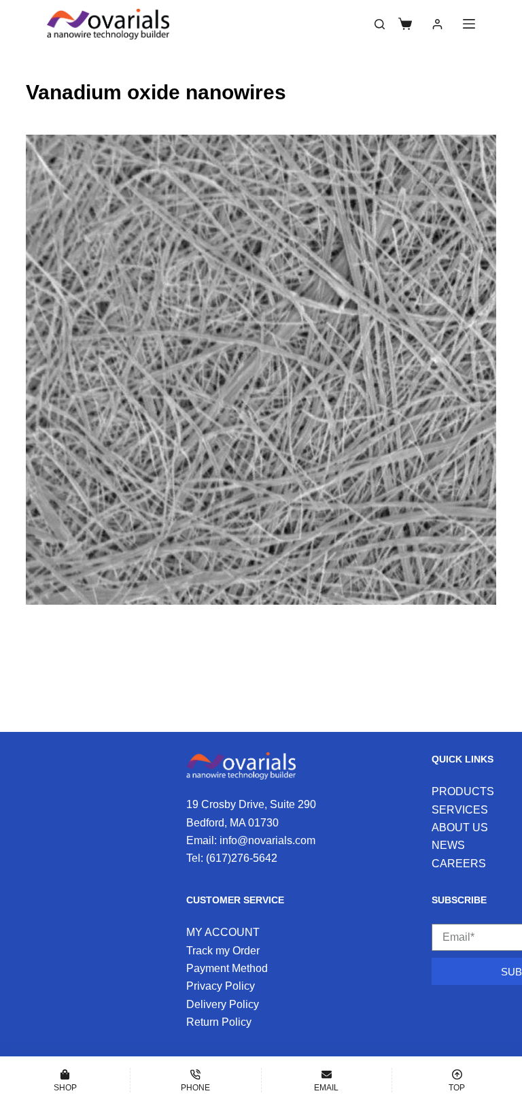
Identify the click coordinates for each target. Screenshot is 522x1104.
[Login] (437, 24)
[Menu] (469, 24)
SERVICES (460, 810)
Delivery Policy (222, 1004)
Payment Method (227, 968)
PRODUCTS (463, 791)
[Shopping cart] (405, 24)
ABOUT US (460, 827)
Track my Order (223, 950)
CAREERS (459, 863)
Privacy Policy (220, 986)
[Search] (380, 24)
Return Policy (218, 1022)
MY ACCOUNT (223, 932)
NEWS (448, 845)
